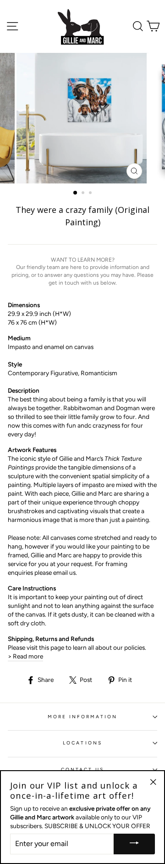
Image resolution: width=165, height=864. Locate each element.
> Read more (25, 656)
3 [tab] (91, 193)
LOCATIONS (82, 743)
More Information (83, 717)
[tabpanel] (82, 118)
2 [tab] (84, 193)
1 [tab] (75, 193)
